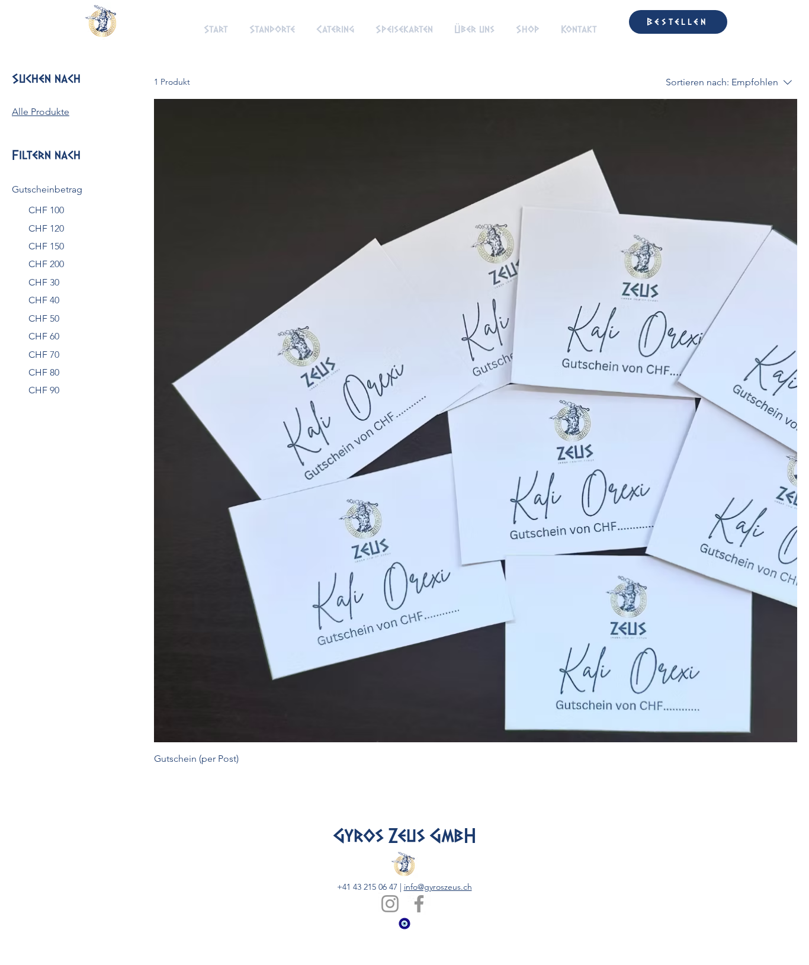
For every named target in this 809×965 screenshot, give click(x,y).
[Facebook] (419, 903)
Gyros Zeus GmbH (404, 836)
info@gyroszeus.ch (438, 886)
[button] (609, 21)
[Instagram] (390, 903)
